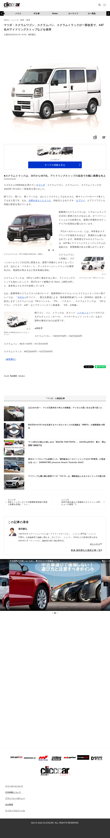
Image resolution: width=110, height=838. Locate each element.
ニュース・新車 (17, 20)
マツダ (41, 184)
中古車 (37, 13)
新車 (28, 20)
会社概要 (9, 804)
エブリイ (80, 200)
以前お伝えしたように (40, 200)
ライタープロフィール (15, 810)
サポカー (21, 297)
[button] (108, 13)
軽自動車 (13, 375)
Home (55, 13)
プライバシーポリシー (15, 798)
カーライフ (73, 13)
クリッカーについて (14, 786)
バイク (18, 13)
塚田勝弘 (32, 34)
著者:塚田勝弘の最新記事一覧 (86, 550)
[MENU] (104, 5)
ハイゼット (83, 312)
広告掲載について (13, 792)
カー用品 (92, 13)
